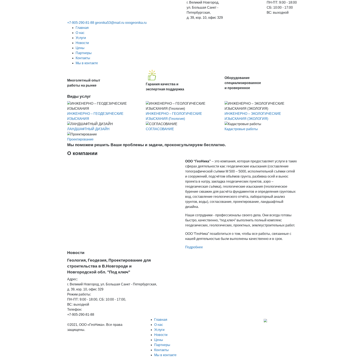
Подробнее (194, 247)
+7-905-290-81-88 (80, 22)
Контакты (83, 58)
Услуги (81, 38)
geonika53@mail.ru (109, 22)
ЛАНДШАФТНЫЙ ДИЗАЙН (88, 129)
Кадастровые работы (241, 129)
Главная (82, 27)
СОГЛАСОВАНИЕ (160, 129)
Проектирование (80, 139)
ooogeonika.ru (136, 22)
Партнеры (84, 53)
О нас (80, 33)
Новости (82, 43)
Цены (80, 48)
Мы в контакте (87, 63)
